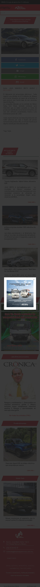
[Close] (33, 279)
